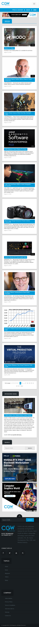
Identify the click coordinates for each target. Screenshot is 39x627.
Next (22, 386)
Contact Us (8, 615)
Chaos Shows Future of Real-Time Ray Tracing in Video (18, 113)
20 (31, 383)
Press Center (17, 10)
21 (33, 383)
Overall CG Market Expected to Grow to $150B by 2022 (18, 329)
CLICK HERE (7, 435)
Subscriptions (8, 598)
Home (6, 566)
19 (29, 383)
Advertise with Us (9, 608)
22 (17, 386)
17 (25, 383)
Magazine (7, 573)
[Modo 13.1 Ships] (19, 37)
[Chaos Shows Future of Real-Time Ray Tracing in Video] (19, 102)
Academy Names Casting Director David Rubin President (17, 293)
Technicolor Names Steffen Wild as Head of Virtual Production (18, 79)
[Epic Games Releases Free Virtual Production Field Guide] (19, 354)
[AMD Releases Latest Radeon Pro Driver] (19, 138)
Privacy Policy (8, 601)
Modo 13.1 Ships (9, 48)
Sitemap (7, 612)
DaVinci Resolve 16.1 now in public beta (15, 257)
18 (27, 383)
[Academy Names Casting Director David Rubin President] (19, 281)
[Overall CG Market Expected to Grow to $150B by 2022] (19, 318)
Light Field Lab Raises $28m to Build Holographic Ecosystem (18, 185)
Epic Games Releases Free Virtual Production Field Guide (18, 365)
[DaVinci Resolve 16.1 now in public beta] (19, 246)
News (28, 10)
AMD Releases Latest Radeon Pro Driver (15, 149)
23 (18, 386)
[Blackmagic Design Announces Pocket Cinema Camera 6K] (19, 210)
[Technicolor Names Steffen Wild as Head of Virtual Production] (19, 68)
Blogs (6, 580)
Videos (7, 577)
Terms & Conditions (10, 605)
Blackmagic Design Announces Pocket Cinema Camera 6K (17, 221)
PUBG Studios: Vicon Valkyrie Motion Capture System (18, 415)
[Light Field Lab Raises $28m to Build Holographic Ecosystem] (19, 173)
